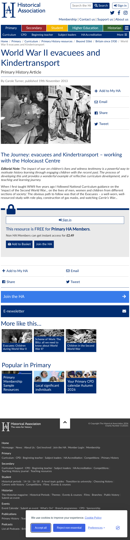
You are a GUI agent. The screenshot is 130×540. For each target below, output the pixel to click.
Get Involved (44, 447)
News (19, 447)
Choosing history (103, 481)
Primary (11, 28)
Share (103, 113)
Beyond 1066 (84, 41)
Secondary (34, 28)
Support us (105, 19)
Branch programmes (66, 508)
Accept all (41, 527)
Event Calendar (10, 508)
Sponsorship (93, 508)
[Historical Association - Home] (21, 430)
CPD (24, 34)
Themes (56, 495)
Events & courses (61, 484)
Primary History (110, 458)
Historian (114, 28)
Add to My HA (110, 91)
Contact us (87, 19)
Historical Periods (40, 495)
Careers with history (13, 484)
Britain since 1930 (106, 41)
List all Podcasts (11, 529)
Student (57, 28)
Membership (68, 19)
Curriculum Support (12, 468)
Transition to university (79, 481)
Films (46, 484)
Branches (97, 495)
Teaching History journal (15, 471)
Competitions (91, 458)
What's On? (46, 508)
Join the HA (44, 244)
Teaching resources (41, 471)
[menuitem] (11, 28)
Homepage (8, 447)
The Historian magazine (15, 495)
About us (121, 19)
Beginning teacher (42, 34)
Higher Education (85, 28)
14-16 (26, 481)
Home (4, 41)
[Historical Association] (23, 16)
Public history (111, 495)
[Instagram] (125, 13)
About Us (29, 447)
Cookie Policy (93, 518)
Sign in (66, 220)
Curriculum (9, 34)
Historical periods (11, 481)
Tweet (104, 124)
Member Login (76, 447)
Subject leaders (67, 34)
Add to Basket (21, 244)
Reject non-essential (69, 527)
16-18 (36, 481)
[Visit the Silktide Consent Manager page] (118, 528)
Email (103, 102)
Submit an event (10, 498)
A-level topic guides (53, 481)
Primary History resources (56, 41)
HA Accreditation (91, 34)
